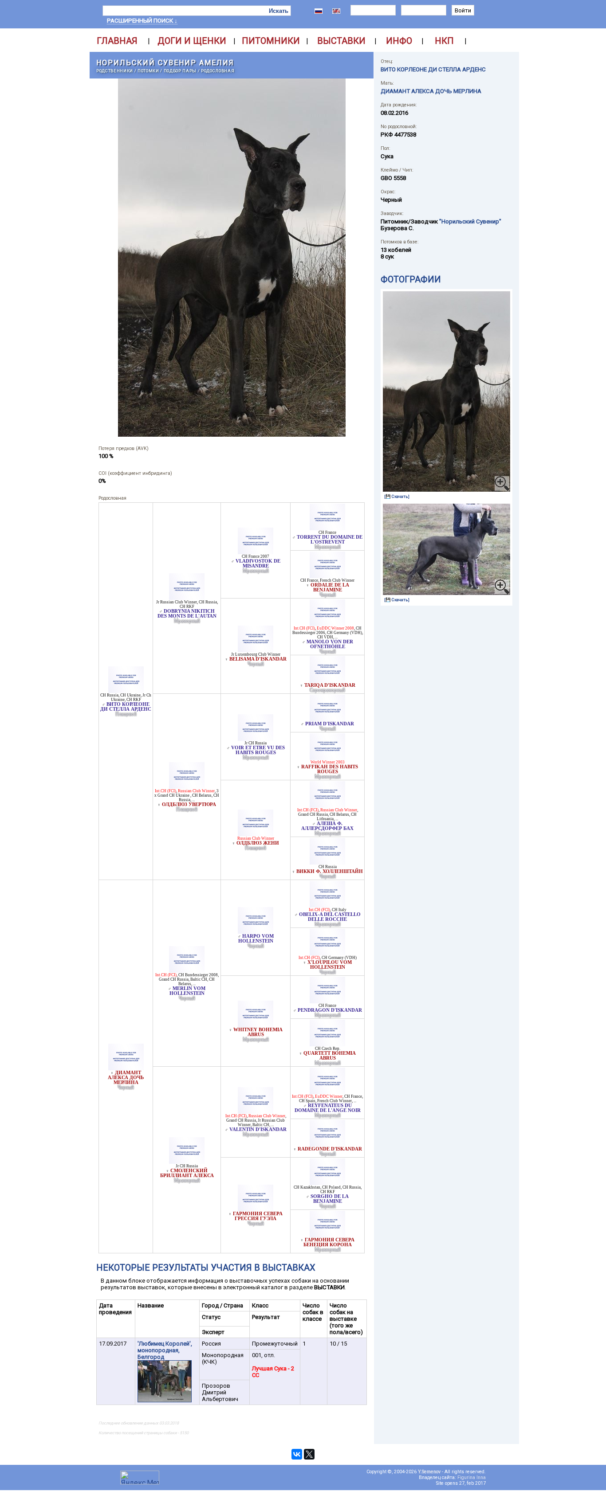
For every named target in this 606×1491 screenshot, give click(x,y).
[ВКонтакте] (296, 1454)
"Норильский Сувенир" (470, 221)
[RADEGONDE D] (327, 1144)
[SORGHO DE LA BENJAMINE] (327, 1182)
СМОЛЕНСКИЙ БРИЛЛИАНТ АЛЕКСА (187, 1173)
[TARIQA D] (327, 680)
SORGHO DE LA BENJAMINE (330, 1199)
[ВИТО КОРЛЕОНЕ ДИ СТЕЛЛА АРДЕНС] (126, 690)
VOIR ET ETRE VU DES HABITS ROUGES (258, 750)
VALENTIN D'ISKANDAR (258, 1129)
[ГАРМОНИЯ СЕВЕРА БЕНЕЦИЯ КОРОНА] (327, 1235)
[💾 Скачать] (396, 496)
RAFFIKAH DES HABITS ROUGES (329, 769)
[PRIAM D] (327, 719)
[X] (327, 953)
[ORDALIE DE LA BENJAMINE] (327, 575)
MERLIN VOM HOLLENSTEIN (187, 991)
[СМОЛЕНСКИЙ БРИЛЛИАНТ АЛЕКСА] (187, 1161)
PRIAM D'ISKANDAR (329, 723)
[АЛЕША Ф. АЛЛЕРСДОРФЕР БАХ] (327, 805)
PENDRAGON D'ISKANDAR (330, 1010)
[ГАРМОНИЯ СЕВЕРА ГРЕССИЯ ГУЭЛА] (255, 1209)
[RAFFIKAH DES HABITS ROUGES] (327, 757)
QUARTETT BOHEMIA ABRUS (329, 1056)
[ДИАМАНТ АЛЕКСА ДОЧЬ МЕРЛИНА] (126, 1068)
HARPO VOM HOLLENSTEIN (256, 938)
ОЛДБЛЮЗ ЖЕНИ (257, 843)
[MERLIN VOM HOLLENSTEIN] (187, 970)
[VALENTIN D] (255, 1111)
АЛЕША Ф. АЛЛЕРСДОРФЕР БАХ (327, 826)
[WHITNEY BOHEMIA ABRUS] (255, 1025)
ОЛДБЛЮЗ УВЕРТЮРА (189, 804)
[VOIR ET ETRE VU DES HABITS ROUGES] (255, 738)
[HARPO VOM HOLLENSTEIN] (255, 931)
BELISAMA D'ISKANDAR (258, 659)
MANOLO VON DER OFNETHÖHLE (330, 644)
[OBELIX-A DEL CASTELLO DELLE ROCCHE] (327, 905)
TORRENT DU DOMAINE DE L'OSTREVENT (329, 539)
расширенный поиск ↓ (142, 20)
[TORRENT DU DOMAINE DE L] (327, 528)
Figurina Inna (471, 1477)
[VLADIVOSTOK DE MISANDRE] (255, 552)
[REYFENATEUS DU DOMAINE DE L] (327, 1092)
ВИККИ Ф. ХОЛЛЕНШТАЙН (329, 871)
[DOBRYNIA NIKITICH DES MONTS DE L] (187, 597)
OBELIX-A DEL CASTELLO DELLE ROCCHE (330, 917)
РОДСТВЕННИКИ (114, 70)
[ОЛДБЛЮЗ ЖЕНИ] (255, 834)
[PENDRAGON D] (327, 1001)
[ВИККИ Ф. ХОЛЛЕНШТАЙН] (327, 862)
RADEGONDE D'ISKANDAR (330, 1149)
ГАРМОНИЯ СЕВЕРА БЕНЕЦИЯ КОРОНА (329, 1242)
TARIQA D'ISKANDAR (329, 685)
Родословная (217, 70)
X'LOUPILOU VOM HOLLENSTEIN (329, 965)
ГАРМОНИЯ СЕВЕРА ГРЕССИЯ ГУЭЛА (258, 1216)
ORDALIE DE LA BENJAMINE (330, 587)
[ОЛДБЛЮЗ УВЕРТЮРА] (187, 786)
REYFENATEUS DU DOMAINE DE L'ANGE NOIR (328, 1108)
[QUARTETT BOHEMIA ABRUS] (327, 1044)
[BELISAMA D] (255, 650)
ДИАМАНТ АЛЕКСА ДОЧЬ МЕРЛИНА (126, 1077)
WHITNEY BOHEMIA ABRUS (258, 1032)
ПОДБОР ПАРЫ (180, 70)
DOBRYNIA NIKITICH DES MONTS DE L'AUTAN (186, 613)
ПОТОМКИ (148, 70)
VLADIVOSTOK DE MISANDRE (258, 563)
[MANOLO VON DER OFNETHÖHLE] (327, 623)
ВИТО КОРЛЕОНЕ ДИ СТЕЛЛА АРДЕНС (125, 707)
